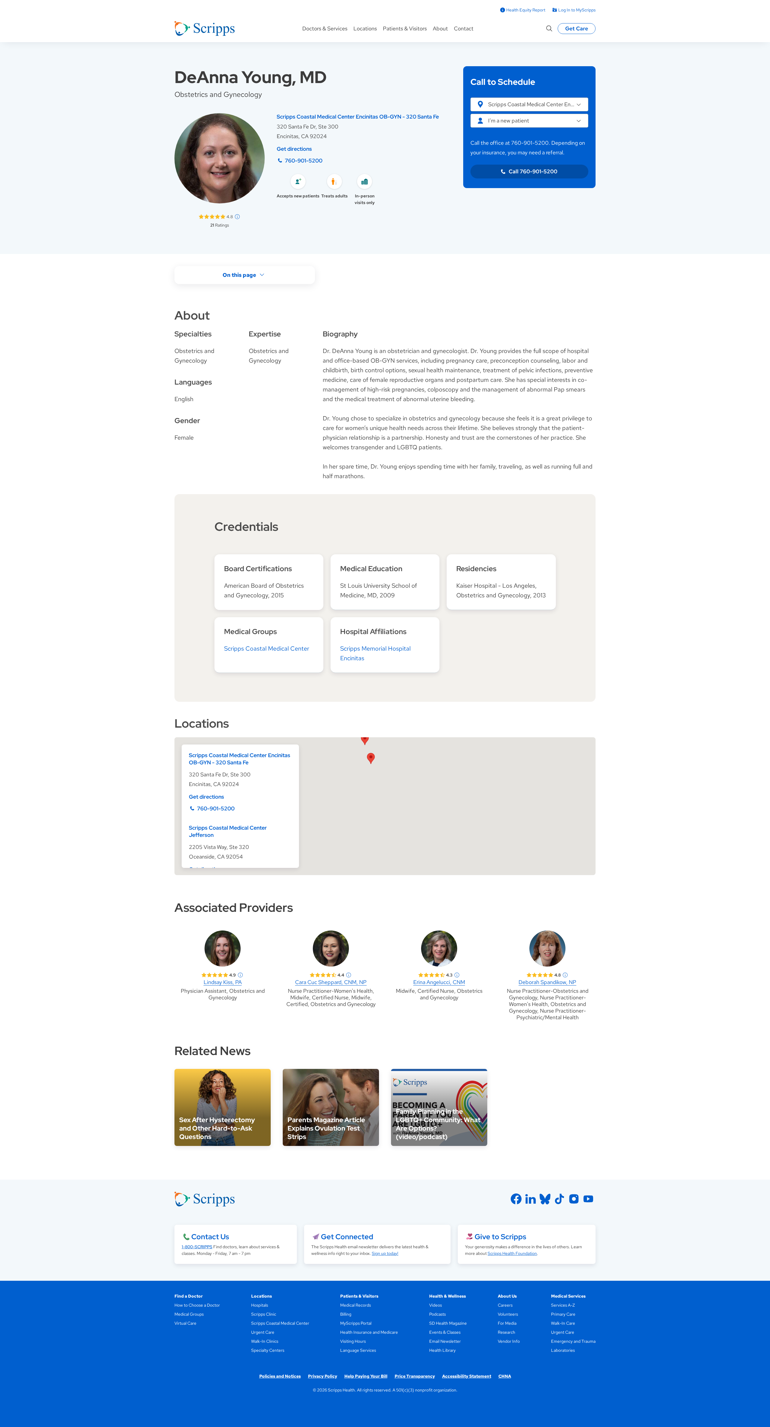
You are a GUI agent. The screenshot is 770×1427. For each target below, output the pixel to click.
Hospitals (259, 1305)
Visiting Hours (353, 1341)
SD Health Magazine (448, 1323)
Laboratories (563, 1350)
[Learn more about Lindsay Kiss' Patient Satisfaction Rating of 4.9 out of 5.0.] (214, 975)
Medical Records (355, 1305)
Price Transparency (415, 1376)
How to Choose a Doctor (197, 1305)
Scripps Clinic (263, 1314)
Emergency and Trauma (573, 1341)
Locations (365, 28)
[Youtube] (588, 1199)
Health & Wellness (447, 1296)
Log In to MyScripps (577, 10)
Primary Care (563, 1314)
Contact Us (210, 1236)
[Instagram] (574, 1199)
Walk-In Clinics (264, 1341)
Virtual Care (185, 1323)
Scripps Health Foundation (512, 1253)
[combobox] (529, 121)
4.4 (340, 975)
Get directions (294, 148)
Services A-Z (563, 1305)
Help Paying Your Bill (365, 1376)
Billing (345, 1314)
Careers (505, 1305)
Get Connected (347, 1236)
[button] (529, 104)
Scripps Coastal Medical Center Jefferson (228, 831)
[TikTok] (559, 1199)
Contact (463, 28)
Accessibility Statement (466, 1376)
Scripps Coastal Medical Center (266, 648)
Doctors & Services (324, 28)
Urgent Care (262, 1332)
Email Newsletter (445, 1341)
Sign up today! (385, 1253)
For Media (507, 1323)
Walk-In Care (563, 1323)
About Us (507, 1296)
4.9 (232, 975)
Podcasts (437, 1314)
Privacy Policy (322, 1376)
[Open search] (549, 28)
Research (506, 1332)
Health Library (442, 1350)
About (440, 28)
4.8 (229, 216)
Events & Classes (444, 1332)
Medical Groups (189, 1314)
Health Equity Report (525, 10)
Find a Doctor (188, 1296)
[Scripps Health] (204, 28)
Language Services (358, 1350)
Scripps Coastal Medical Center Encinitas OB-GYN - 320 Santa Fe (358, 116)
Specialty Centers (267, 1350)
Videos (435, 1305)
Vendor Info (509, 1341)
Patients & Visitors (405, 28)
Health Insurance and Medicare (369, 1332)
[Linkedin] (530, 1199)
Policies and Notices (280, 1376)
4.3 (449, 975)
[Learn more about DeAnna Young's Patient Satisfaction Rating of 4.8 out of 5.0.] (212, 216)
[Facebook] (516, 1199)
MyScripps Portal (355, 1323)
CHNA (504, 1376)
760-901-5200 (303, 160)
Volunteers (508, 1314)
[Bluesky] (545, 1199)
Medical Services (568, 1296)
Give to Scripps (500, 1236)
